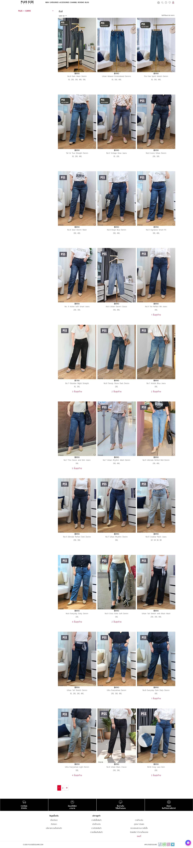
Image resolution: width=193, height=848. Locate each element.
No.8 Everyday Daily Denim (77, 613)
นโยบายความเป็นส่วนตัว (54, 828)
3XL (156, 309)
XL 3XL (77, 386)
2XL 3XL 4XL (156, 616)
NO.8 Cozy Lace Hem (156, 766)
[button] (36, 11)
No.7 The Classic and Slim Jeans (77, 460)
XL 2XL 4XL (77, 156)
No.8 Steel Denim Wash (77, 229)
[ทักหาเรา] (188, 843)
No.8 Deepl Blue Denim (116, 229)
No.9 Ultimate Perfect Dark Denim (77, 536)
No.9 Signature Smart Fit (156, 229)
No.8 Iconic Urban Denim (156, 153)
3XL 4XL (77, 233)
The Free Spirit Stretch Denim (156, 76)
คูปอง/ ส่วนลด (139, 824)
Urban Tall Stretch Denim (77, 690)
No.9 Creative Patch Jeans (156, 536)
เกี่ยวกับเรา (54, 820)
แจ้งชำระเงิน (96, 824)
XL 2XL (117, 156)
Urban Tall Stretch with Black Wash (156, 613)
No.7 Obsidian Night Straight (77, 383)
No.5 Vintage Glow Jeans (116, 153)
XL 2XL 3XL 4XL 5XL (77, 79)
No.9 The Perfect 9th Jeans (156, 306)
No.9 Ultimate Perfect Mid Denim (156, 460)
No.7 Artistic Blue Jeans (156, 383)
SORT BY (62, 15)
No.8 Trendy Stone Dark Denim (116, 383)
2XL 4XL (156, 463)
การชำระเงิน (139, 820)
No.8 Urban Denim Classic (116, 306)
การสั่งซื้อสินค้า (96, 820)
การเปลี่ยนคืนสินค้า (96, 832)
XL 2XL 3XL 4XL (77, 693)
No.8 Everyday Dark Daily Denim (156, 690)
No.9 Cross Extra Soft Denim (116, 613)
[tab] (36, 11)
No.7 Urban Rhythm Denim (116, 536)
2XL (116, 386)
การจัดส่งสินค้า (96, 828)
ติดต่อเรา (54, 824)
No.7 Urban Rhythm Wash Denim (116, 460)
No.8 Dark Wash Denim (77, 76)
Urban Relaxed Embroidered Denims (116, 76)
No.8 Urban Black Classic (117, 766)
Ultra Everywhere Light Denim (77, 766)
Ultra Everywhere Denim (116, 690)
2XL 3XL (156, 156)
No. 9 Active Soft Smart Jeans (77, 306)
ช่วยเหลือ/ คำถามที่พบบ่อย (139, 832)
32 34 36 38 (156, 540)
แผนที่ (139, 836)
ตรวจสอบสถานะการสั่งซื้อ (139, 828)
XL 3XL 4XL (117, 79)
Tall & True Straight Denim (77, 153)
